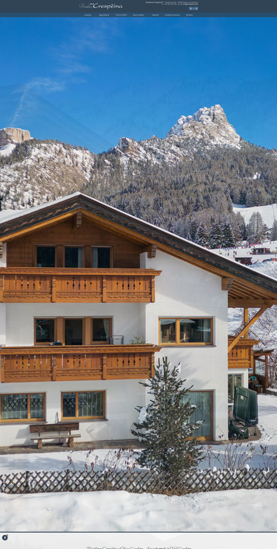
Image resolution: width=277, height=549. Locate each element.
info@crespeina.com (190, 4)
